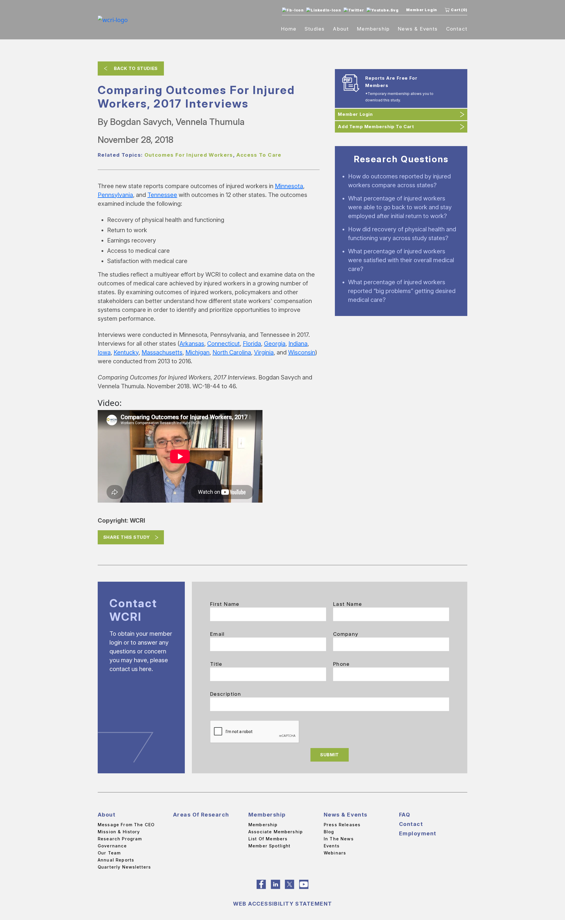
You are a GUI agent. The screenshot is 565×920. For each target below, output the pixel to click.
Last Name (347, 604)
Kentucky (126, 352)
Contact (456, 29)
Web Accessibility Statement (282, 904)
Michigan (197, 352)
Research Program (120, 838)
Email (217, 634)
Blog (329, 831)
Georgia (274, 343)
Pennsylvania (115, 194)
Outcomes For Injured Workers (188, 155)
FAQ (404, 815)
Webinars (335, 852)
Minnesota (289, 186)
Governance (112, 845)
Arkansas (192, 343)
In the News (339, 838)
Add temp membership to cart (376, 126)
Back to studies (136, 68)
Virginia (264, 352)
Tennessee (162, 194)
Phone (341, 664)
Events (332, 845)
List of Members (268, 838)
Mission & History (119, 831)
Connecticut (223, 343)
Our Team (109, 852)
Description (225, 694)
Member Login (421, 10)
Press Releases (342, 824)
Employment (417, 833)
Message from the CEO (126, 824)
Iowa (104, 352)
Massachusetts (162, 352)
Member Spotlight (269, 845)
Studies (315, 29)
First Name (225, 604)
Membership (373, 29)
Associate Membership (275, 831)
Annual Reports (116, 859)
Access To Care (259, 155)
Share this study (126, 537)
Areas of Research (201, 815)
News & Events (418, 29)
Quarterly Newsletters (124, 866)
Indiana (298, 343)
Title (216, 664)
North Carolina (231, 352)
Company (345, 634)
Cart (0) (459, 10)
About (341, 29)
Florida (252, 343)
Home (288, 29)
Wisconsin (301, 352)
